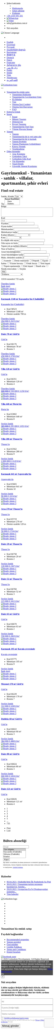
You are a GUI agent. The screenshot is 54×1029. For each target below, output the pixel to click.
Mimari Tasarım (19, 119)
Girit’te (4, 339)
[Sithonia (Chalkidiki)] (14, 854)
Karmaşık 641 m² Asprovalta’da (16, 474)
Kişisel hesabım (13, 952)
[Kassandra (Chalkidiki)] (14, 852)
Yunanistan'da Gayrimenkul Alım (26, 97)
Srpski (9, 72)
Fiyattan (5, 223)
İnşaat (9, 114)
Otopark (35, 260)
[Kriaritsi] (14, 856)
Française (11, 62)
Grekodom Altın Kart (21, 159)
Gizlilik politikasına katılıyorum (16, 1018)
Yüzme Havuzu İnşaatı (22, 129)
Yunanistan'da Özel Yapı (23, 127)
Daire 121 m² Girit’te (11, 789)
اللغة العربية (12, 80)
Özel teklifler (12, 944)
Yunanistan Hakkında (21, 94)
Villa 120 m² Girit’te (10, 369)
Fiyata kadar (6, 226)
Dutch (9, 60)
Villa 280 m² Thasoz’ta (11, 439)
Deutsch (10, 57)
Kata (3, 237)
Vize (14, 102)
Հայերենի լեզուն (16, 50)
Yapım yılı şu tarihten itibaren (14, 246)
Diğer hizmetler (13, 151)
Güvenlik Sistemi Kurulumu (24, 166)
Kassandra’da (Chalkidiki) (12, 304)
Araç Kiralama (18, 154)
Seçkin (23, 269)
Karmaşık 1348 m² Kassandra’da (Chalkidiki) (22, 299)
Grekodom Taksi (19, 156)
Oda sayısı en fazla (9, 243)
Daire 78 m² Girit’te (10, 334)
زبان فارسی (12, 68)
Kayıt (6, 860)
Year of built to (7, 249)
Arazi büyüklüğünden (10, 252)
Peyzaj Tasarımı (19, 124)
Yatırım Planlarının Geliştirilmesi (26, 144)
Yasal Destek (18, 164)
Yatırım (10, 131)
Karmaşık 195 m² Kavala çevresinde (18, 649)
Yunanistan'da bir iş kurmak (24, 139)
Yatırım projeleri (14, 942)
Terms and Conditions (16, 949)
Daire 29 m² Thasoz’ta (11, 544)
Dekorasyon (17, 122)
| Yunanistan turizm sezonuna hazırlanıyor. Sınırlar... (25, 885)
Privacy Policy (40, 1020)
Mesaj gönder (10, 1025)
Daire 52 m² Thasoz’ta (11, 579)
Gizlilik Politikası (18, 867)
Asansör (7, 260)
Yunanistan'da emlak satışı (18, 92)
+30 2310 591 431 (15, 16)
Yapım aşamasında (12, 266)
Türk (9, 75)
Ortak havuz (31, 263)
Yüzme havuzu (16, 263)
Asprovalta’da (7, 479)
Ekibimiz (16, 13)
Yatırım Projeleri (19, 141)
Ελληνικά (11, 44)
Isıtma (3, 263)
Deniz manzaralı (21, 260)
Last (8, 830)
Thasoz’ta (5, 444)
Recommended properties (18, 939)
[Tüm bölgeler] (14, 849)
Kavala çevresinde (9, 654)
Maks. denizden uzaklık (11, 257)
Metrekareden (7, 229)
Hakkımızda (17, 8)
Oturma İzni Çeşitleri (21, 104)
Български (11, 52)
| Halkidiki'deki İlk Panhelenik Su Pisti (29, 882)
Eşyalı (45, 260)
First (9, 828)
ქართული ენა (14, 65)
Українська (12, 77)
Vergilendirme (18, 149)
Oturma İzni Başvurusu (22, 107)
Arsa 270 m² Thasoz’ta (11, 509)
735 (8, 823)
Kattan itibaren (7, 235)
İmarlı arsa (40, 266)
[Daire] (12, 201)
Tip (2, 204)
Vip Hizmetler (18, 161)
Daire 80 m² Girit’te (10, 754)
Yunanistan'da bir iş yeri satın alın (26, 136)
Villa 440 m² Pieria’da (11, 404)
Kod (3, 218)
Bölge (3, 206)
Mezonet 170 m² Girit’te (12, 684)
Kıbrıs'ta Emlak (13, 112)
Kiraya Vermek (18, 146)
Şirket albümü (18, 11)
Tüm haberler (12, 894)
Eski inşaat (28, 266)
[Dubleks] (12, 204)
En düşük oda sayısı (10, 240)
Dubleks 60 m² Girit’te (11, 719)
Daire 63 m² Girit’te (10, 614)
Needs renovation (8, 269)
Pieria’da (5, 409)
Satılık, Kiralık (7, 196)
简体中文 (11, 55)
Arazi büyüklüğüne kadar (12, 255)
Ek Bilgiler (17, 99)
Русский (11, 47)
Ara (3, 272)
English (10, 42)
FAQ (14, 109)
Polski (9, 70)
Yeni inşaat (45, 263)
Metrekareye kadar (9, 232)
